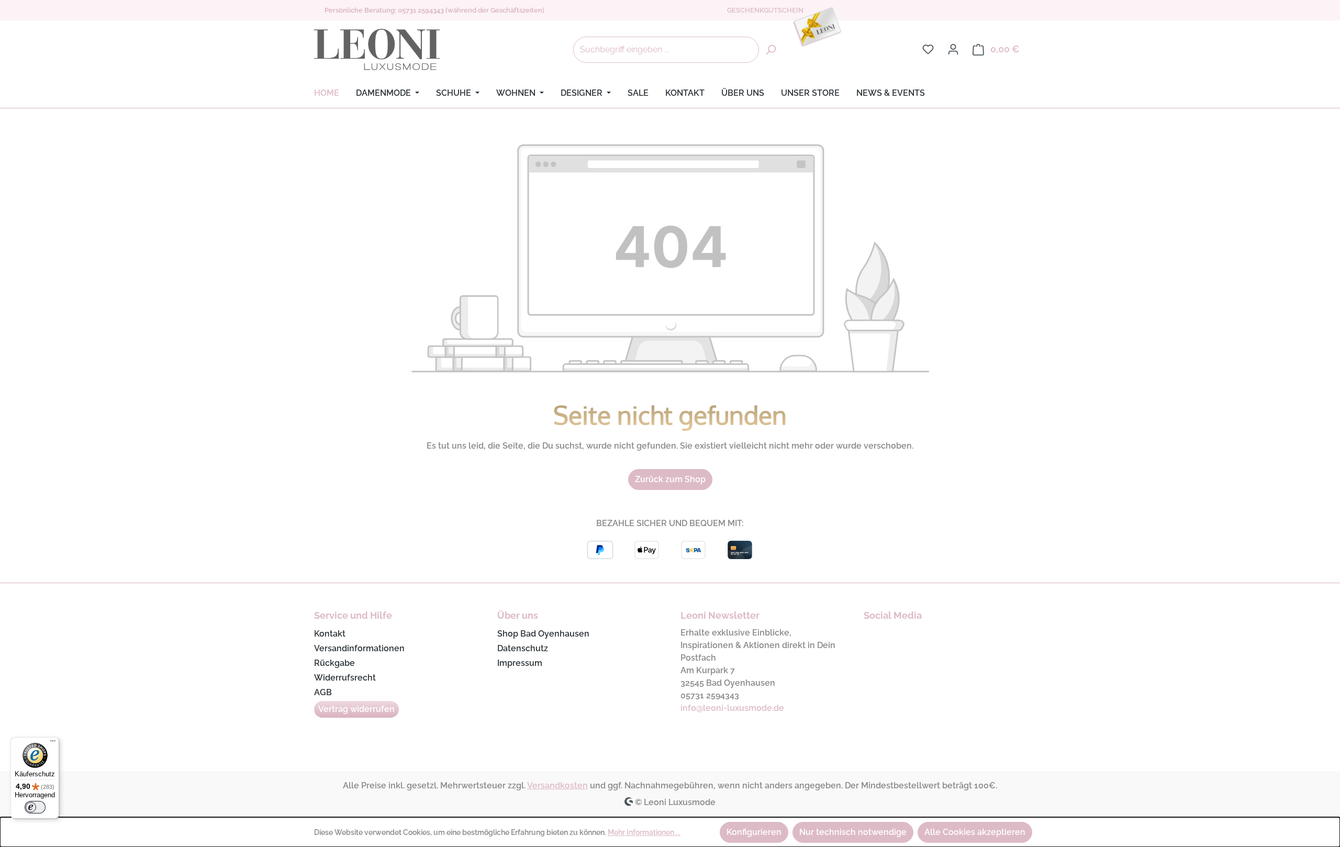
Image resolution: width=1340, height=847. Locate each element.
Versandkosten (557, 785)
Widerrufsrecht (345, 678)
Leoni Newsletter (720, 615)
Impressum (519, 663)
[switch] (35, 807)
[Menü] (53, 743)
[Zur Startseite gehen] (377, 50)
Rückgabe (334, 663)
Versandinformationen (359, 648)
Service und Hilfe (353, 615)
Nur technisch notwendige (853, 832)
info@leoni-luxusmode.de (732, 708)
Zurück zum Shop (670, 479)
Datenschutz (522, 648)
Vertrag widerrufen (356, 709)
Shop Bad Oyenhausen (543, 634)
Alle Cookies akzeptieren (974, 832)
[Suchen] (770, 50)
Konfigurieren (754, 832)
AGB (323, 692)
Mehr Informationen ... (644, 832)
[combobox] (666, 50)
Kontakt (329, 634)
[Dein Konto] (953, 49)
